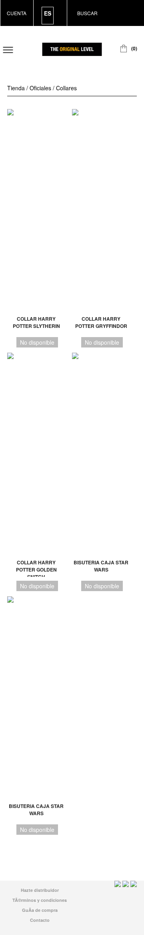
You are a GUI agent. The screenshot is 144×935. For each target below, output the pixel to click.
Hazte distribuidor (40, 890)
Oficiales (40, 88)
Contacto (40, 920)
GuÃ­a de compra (40, 910)
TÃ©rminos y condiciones (39, 900)
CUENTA (16, 13)
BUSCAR (87, 13)
